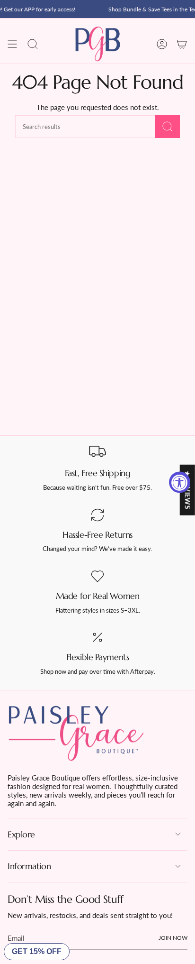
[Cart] (182, 44)
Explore (21, 834)
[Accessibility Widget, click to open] (179, 482)
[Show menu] (12, 44)
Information (29, 866)
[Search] (167, 126)
